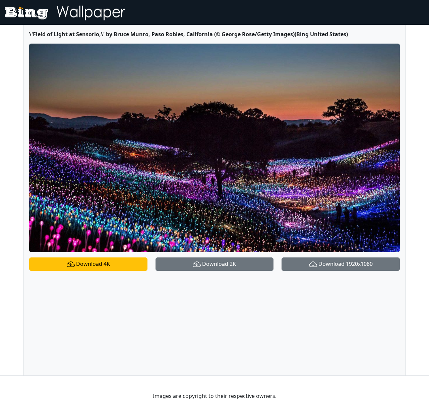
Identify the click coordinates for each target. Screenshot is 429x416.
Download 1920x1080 (345, 264)
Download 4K (92, 264)
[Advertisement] (214, 323)
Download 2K (218, 264)
